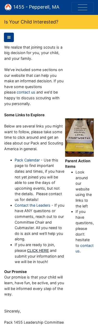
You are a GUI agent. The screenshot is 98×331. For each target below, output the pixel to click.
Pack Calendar (27, 160)
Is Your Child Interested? (31, 22)
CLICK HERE (38, 250)
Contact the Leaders (32, 205)
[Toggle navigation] (82, 7)
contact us (26, 92)
